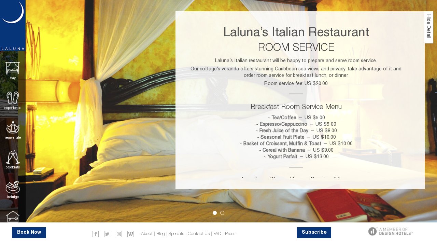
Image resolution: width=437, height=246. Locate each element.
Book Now (29, 232)
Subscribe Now (314, 234)
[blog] (130, 233)
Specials (176, 234)
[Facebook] (95, 233)
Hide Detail (429, 26)
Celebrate (13, 167)
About (147, 234)
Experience (12, 108)
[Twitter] (107, 233)
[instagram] (119, 233)
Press (230, 234)
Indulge (13, 197)
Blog (160, 234)
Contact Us (199, 234)
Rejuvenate (13, 137)
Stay (13, 78)
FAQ (217, 234)
